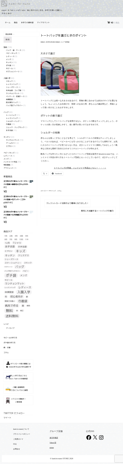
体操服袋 (9, 99)
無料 (9, 310)
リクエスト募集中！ (18, 400)
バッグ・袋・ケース (13, 50)
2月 (11, 236)
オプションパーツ (12, 71)
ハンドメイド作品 (10, 162)
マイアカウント (43, 22)
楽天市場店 (54, 438)
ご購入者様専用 (18, 388)
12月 (7, 242)
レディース (10, 56)
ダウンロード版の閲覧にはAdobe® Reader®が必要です (20, 365)
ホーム (7, 22)
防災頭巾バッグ (12, 102)
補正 (21, 310)
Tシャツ (17, 242)
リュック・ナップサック (15, 127)
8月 (16, 239)
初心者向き (16, 296)
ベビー (26, 271)
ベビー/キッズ (11, 53)
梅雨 (28, 306)
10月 (21, 239)
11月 (26, 239)
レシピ (6, 324)
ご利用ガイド (18, 439)
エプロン (9, 146)
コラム (59, 191)
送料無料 (12, 316)
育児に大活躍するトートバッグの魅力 (97, 210)
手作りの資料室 (27, 22)
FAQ (14, 444)
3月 (16, 236)
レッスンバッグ (12, 84)
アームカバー (11, 143)
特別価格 (7, 165)
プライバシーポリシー (21, 434)
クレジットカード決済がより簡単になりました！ (67, 203)
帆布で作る (11, 305)
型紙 (5, 47)
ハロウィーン (8, 267)
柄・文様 (7, 347)
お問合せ (16, 449)
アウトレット (9, 168)
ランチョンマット (12, 93)
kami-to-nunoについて (21, 429)
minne (52, 448)
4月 (21, 236)
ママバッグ (52, 191)
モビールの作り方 (10, 337)
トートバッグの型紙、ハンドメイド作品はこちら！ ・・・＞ (80, 168)
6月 (6, 239)
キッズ (20, 251)
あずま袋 (9, 130)
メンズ (8, 59)
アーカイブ (10, 328)
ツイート (7, 417)
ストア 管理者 (64, 42)
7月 (10, 239)
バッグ (6, 112)
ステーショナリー (13, 262)
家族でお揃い (10, 301)
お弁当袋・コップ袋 (13, 90)
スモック (9, 81)
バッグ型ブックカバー (14, 105)
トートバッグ (11, 115)
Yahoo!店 (53, 443)
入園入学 (7, 78)
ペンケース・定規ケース (15, 96)
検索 (8, 39)
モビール (9, 68)
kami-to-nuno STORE (61, 3)
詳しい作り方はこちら (18, 377)
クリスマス (23, 255)
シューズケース (12, 87)
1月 (6, 236)
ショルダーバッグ (12, 121)
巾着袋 (8, 124)
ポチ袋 (8, 65)
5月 (26, 236)
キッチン (9, 62)
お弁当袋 (22, 246)
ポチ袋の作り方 (9, 342)
